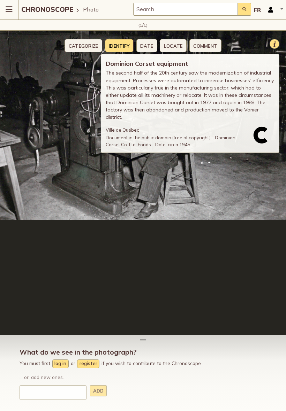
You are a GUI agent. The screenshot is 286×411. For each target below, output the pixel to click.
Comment (205, 46)
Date (146, 46)
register (88, 363)
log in (60, 363)
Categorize (83, 46)
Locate (173, 46)
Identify (119, 46)
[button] (273, 10)
